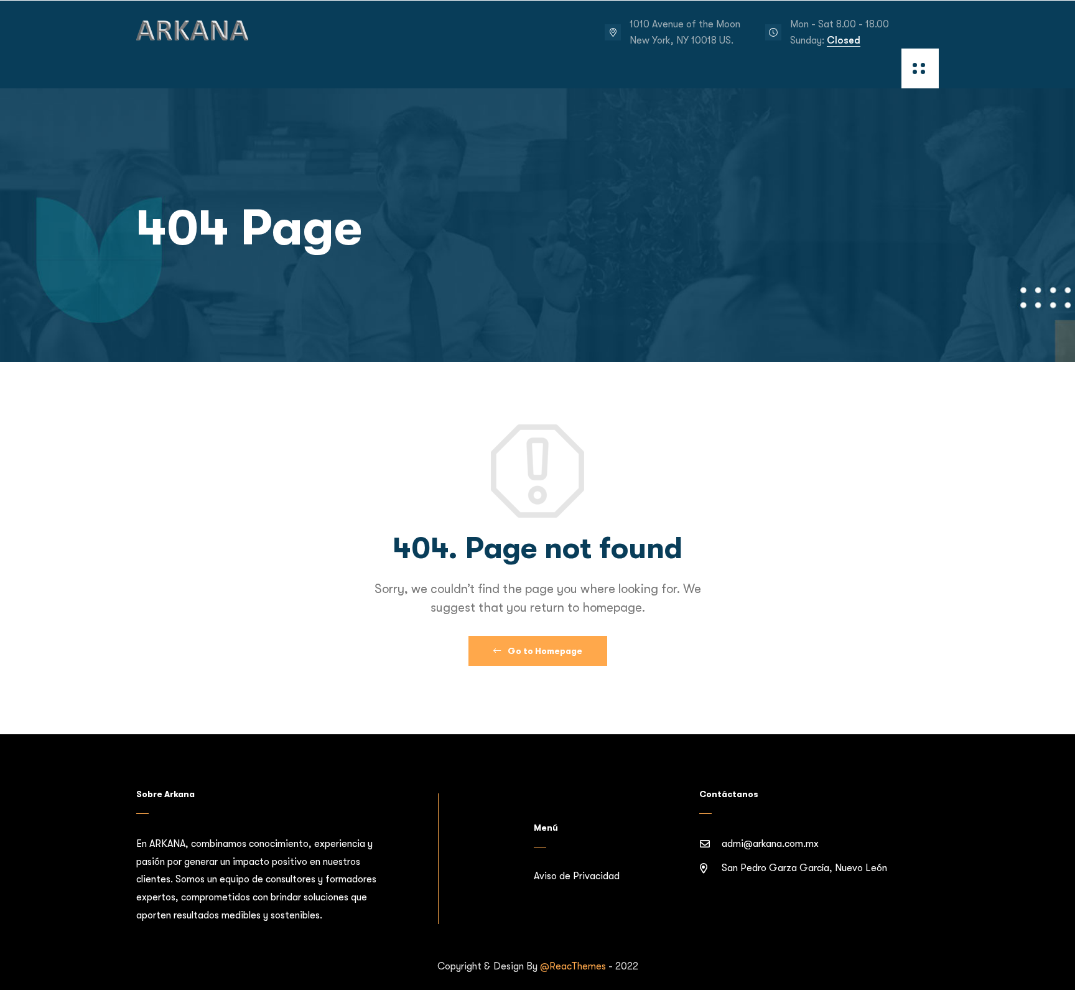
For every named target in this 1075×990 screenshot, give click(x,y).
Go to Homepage (544, 651)
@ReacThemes (573, 966)
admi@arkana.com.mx (770, 843)
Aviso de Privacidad (577, 876)
